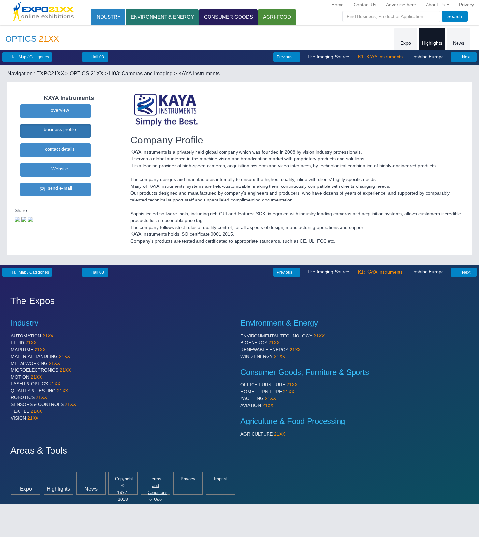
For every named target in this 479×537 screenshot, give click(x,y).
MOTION (26, 377)
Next (465, 57)
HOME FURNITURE (267, 391)
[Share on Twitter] (17, 218)
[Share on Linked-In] (30, 218)
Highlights (432, 43)
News (458, 43)
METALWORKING (35, 363)
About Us (436, 4)
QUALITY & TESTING (39, 390)
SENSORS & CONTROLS (43, 404)
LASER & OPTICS (35, 383)
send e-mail (58, 188)
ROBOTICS (29, 397)
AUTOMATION (32, 335)
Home (337, 4)
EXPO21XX (50, 73)
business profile (58, 129)
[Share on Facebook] (23, 218)
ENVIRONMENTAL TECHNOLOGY (282, 335)
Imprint (220, 479)
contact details (58, 149)
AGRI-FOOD (277, 17)
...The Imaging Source (327, 56)
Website (58, 168)
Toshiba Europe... (429, 56)
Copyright (124, 479)
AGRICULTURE (262, 434)
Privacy (466, 4)
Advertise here (401, 4)
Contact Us (365, 4)
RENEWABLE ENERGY (270, 349)
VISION (24, 418)
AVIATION (256, 405)
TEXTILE (26, 411)
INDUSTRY (108, 17)
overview (58, 109)
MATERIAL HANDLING (40, 356)
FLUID (23, 342)
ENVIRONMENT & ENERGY (162, 17)
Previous (285, 57)
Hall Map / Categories (29, 57)
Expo (405, 43)
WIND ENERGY (262, 356)
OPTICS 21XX (87, 73)
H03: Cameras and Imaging (141, 73)
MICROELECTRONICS (41, 370)
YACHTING (258, 398)
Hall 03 (97, 57)
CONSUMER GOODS (228, 17)
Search (454, 16)
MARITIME (28, 349)
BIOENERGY (260, 342)
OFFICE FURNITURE (269, 384)
